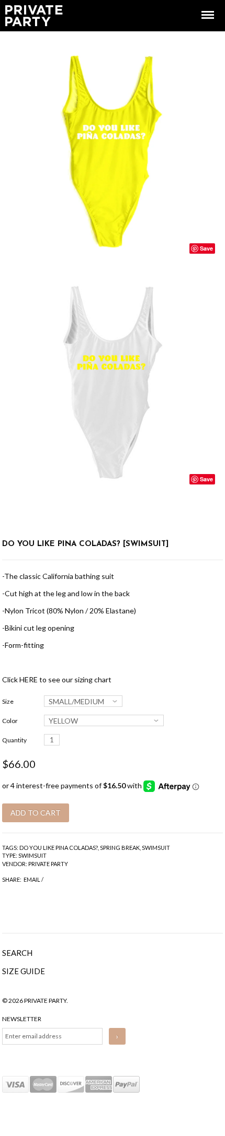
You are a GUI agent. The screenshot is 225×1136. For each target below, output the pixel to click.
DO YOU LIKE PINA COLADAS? (58, 847)
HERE (28, 679)
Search (17, 952)
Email (32, 879)
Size (8, 701)
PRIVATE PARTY (48, 863)
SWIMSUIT (156, 847)
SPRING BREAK (120, 847)
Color (10, 721)
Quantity (14, 740)
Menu (200, 5)
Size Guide (23, 971)
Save (206, 248)
